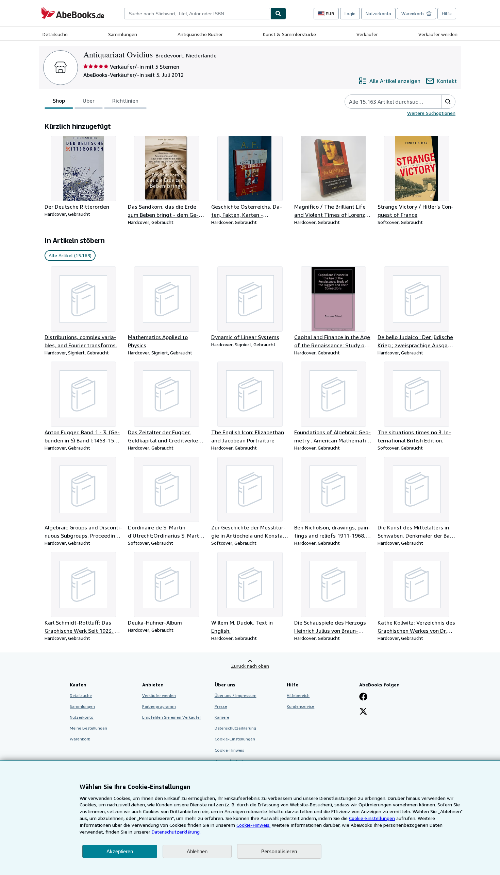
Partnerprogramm (159, 706)
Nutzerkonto (378, 13)
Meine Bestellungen (88, 728)
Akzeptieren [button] (119, 851)
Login (350, 13)
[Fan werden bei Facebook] (363, 697)
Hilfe (447, 13)
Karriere (222, 717)
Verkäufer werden (437, 34)
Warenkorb (80, 738)
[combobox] (197, 13)
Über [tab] (89, 100)
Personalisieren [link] (279, 851)
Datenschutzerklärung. (176, 832)
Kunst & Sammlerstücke (289, 34)
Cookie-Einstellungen (372, 818)
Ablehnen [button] (197, 851)
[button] (448, 101)
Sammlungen (122, 34)
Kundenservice (300, 706)
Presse (221, 706)
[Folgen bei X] (363, 711)
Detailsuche (55, 34)
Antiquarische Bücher (200, 34)
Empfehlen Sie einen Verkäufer (171, 717)
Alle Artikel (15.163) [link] (70, 255)
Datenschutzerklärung (235, 728)
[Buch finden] (278, 13)
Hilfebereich (298, 695)
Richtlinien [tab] (125, 100)
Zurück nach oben (250, 666)
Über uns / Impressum (235, 695)
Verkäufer (367, 34)
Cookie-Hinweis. (253, 825)
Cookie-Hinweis (229, 750)
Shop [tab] (59, 100)
